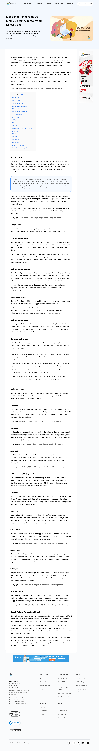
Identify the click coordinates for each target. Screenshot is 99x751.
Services (39, 3)
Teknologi (70, 3)
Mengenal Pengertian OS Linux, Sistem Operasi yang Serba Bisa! (24, 20)
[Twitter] (83, 743)
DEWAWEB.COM (28, 3)
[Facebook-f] (69, 743)
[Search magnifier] (91, 4)
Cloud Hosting (41, 643)
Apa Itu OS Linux (16, 161)
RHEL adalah (15, 478)
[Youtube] (88, 743)
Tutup (21, 94)
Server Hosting (59, 3)
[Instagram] (74, 743)
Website (48, 3)
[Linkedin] (78, 743)
